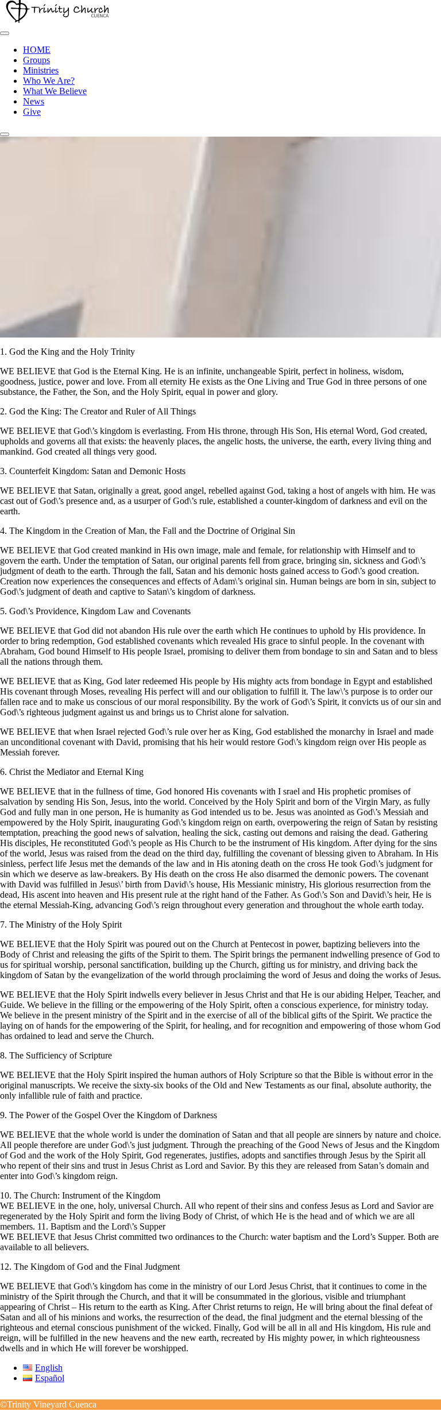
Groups (36, 60)
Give (32, 112)
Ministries (41, 70)
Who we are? (49, 81)
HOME (37, 50)
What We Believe (55, 91)
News (33, 101)
